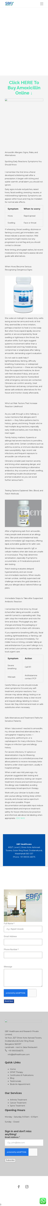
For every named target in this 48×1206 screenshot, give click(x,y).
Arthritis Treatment (18, 1100)
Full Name (9, 923)
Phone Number (11, 949)
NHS (23, 818)
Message (8, 966)
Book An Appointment (20, 1084)
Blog (12, 1078)
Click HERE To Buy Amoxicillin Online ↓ (24, 87)
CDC (18, 818)
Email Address (10, 936)
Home (13, 1069)
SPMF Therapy (16, 1072)
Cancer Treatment (18, 1103)
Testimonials (15, 1081)
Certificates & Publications (21, 1075)
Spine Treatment (17, 1106)
